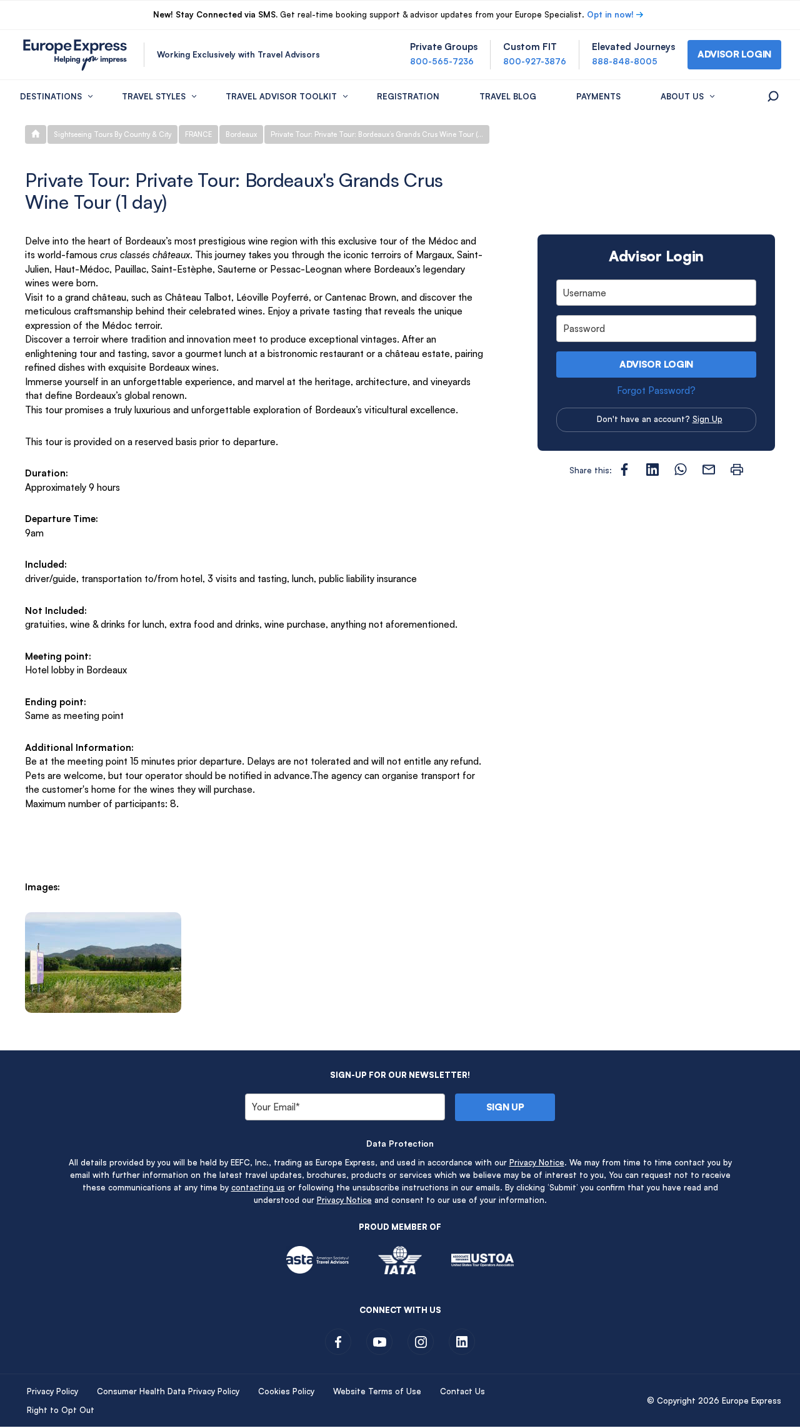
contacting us (258, 1187)
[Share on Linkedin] (652, 469)
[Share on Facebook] (624, 469)
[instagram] (421, 1342)
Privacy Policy (52, 1391)
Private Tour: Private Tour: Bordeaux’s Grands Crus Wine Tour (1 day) (380, 134)
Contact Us (462, 1391)
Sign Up (707, 419)
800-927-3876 (534, 61)
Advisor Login (656, 364)
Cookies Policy (286, 1391)
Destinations (51, 96)
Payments (598, 96)
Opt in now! (610, 14)
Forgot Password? (656, 390)
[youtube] (379, 1342)
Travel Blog (507, 96)
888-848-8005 (625, 61)
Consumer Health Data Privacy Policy (168, 1391)
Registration (408, 96)
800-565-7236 (442, 61)
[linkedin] (462, 1342)
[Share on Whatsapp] (680, 469)
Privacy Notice (536, 1162)
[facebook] (338, 1342)
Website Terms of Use (377, 1391)
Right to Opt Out (60, 1410)
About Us (682, 96)
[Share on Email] (708, 469)
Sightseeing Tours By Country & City (112, 134)
